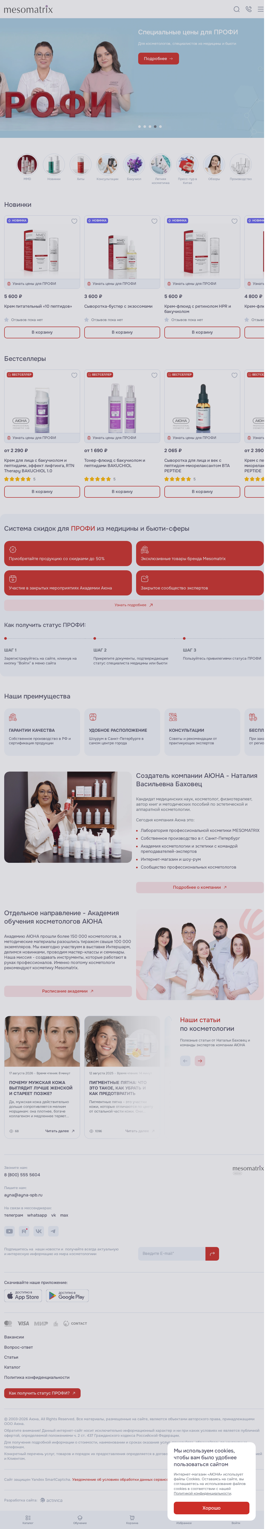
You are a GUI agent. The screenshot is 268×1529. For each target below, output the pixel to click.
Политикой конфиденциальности (202, 1493)
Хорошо (212, 1508)
